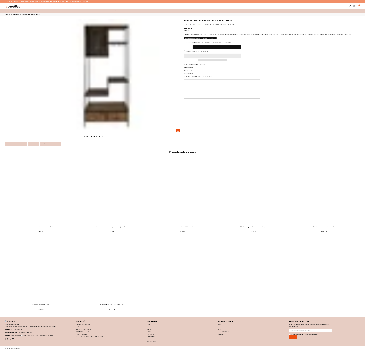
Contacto (221, 334)
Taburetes (125, 11)
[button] (212, 56)
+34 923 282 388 (12, 2)
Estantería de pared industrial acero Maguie (253, 227)
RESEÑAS (33, 144)
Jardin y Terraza (176, 11)
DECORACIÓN (161, 11)
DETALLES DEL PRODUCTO (16, 144)
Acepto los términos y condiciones (197, 51)
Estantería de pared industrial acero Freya (182, 227)
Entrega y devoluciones (213, 43)
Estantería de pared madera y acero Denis (41, 227)
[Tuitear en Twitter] (94, 136)
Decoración (151, 336)
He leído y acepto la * (305, 334)
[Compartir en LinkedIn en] (99, 136)
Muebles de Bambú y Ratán (234, 11)
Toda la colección (272, 11)
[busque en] (346, 6)
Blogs (219, 329)
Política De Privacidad (83, 325)
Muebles (149, 11)
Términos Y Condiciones (84, 329)
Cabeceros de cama (214, 11)
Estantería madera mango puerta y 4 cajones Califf (111, 227)
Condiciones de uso (82, 332)
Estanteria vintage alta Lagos (41, 305)
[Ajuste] (350, 6)
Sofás (149, 329)
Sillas (96, 11)
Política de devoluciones (50, 144)
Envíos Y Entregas (81, 334)
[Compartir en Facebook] (91, 136)
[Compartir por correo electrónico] (102, 136)
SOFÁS (114, 11)
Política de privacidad (311, 334)
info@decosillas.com (27, 2)
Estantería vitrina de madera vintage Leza (111, 305)
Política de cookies (82, 327)
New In (87, 11)
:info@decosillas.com (25, 332)
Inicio (7, 15)
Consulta (228, 43)
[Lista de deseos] (354, 6)
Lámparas (137, 11)
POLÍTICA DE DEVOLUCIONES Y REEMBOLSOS (89, 336)
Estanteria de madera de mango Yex (324, 227)
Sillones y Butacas (254, 11)
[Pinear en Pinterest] (97, 136)
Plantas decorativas (195, 11)
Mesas (105, 11)
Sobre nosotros (223, 327)
